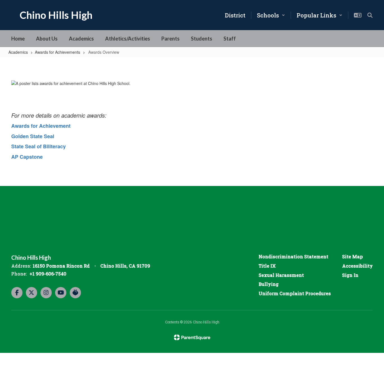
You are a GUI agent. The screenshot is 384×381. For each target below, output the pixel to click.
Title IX (267, 266)
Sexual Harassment (281, 275)
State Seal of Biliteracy (38, 146)
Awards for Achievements (57, 52)
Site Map (352, 256)
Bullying (269, 284)
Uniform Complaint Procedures (295, 293)
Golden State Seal (32, 136)
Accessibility (357, 266)
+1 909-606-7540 (48, 274)
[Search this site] (370, 15)
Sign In (350, 275)
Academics (18, 52)
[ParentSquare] (192, 337)
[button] (271, 15)
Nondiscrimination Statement (293, 256)
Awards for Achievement (41, 125)
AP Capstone (27, 156)
